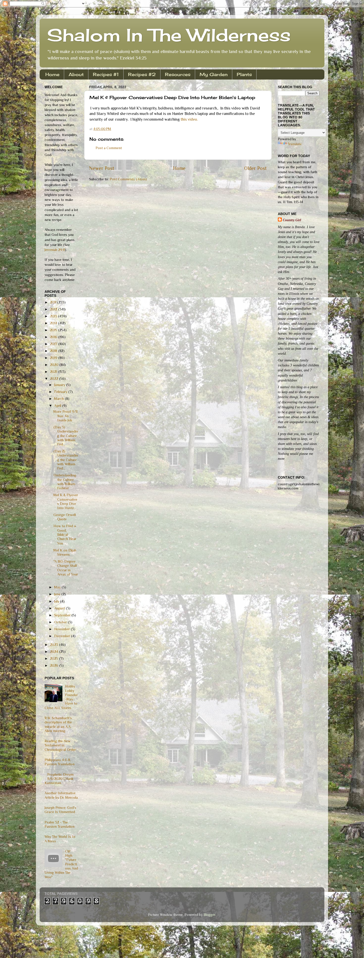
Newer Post (101, 168)
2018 (54, 351)
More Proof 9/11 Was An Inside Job (65, 416)
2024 (54, 652)
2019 (54, 358)
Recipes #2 (142, 74)
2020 (54, 365)
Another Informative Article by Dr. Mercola (61, 795)
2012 (54, 309)
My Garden (214, 74)
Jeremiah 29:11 (55, 250)
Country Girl (292, 220)
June (57, 594)
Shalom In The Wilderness (169, 35)
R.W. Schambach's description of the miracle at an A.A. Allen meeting (58, 724)
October (61, 622)
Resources (177, 74)
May (58, 587)
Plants (244, 74)
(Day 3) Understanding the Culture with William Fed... (65, 435)
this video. (189, 119)
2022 (54, 379)
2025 (54, 658)
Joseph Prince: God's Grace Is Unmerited (60, 810)
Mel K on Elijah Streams (64, 552)
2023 (54, 645)
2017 (54, 344)
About (76, 74)
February (61, 392)
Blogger (209, 915)
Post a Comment (109, 148)
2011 (53, 302)
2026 (54, 665)
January (60, 385)
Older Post (255, 168)
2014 (54, 323)
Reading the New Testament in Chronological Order (60, 745)
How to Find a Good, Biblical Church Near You (64, 534)
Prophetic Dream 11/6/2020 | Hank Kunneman (59, 778)
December (62, 636)
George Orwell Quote (64, 517)
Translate (295, 144)
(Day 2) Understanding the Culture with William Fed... (65, 459)
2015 (54, 330)
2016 (54, 337)
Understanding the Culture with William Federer (64, 481)
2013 (54, 316)
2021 (54, 372)
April (58, 406)
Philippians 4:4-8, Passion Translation (60, 762)
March (59, 399)
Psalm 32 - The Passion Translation (60, 824)
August (60, 608)
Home (52, 74)
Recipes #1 (106, 74)
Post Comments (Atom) (128, 179)
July (57, 601)
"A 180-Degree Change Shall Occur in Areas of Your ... (65, 569)
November (62, 629)
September (63, 615)
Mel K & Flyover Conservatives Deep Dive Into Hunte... (65, 501)
